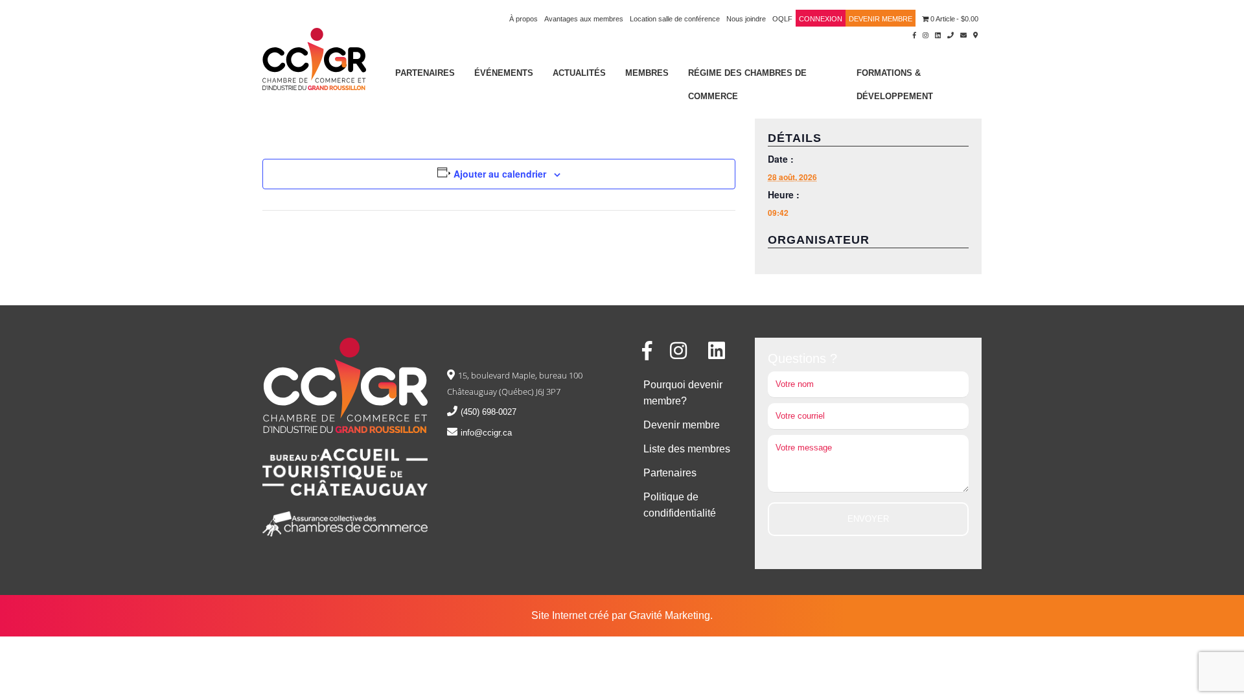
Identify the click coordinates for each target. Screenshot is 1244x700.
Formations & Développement (895, 84)
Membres (647, 73)
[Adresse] (976, 34)
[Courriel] (963, 34)
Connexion (820, 19)
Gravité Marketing (669, 615)
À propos (523, 19)
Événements (503, 73)
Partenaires (425, 73)
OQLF (782, 19)
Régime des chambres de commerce (747, 84)
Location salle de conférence (675, 19)
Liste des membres (686, 448)
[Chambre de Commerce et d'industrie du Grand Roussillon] (314, 58)
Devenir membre (880, 19)
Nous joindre (746, 19)
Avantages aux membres (583, 19)
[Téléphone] (950, 34)
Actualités (579, 73)
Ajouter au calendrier (500, 173)
